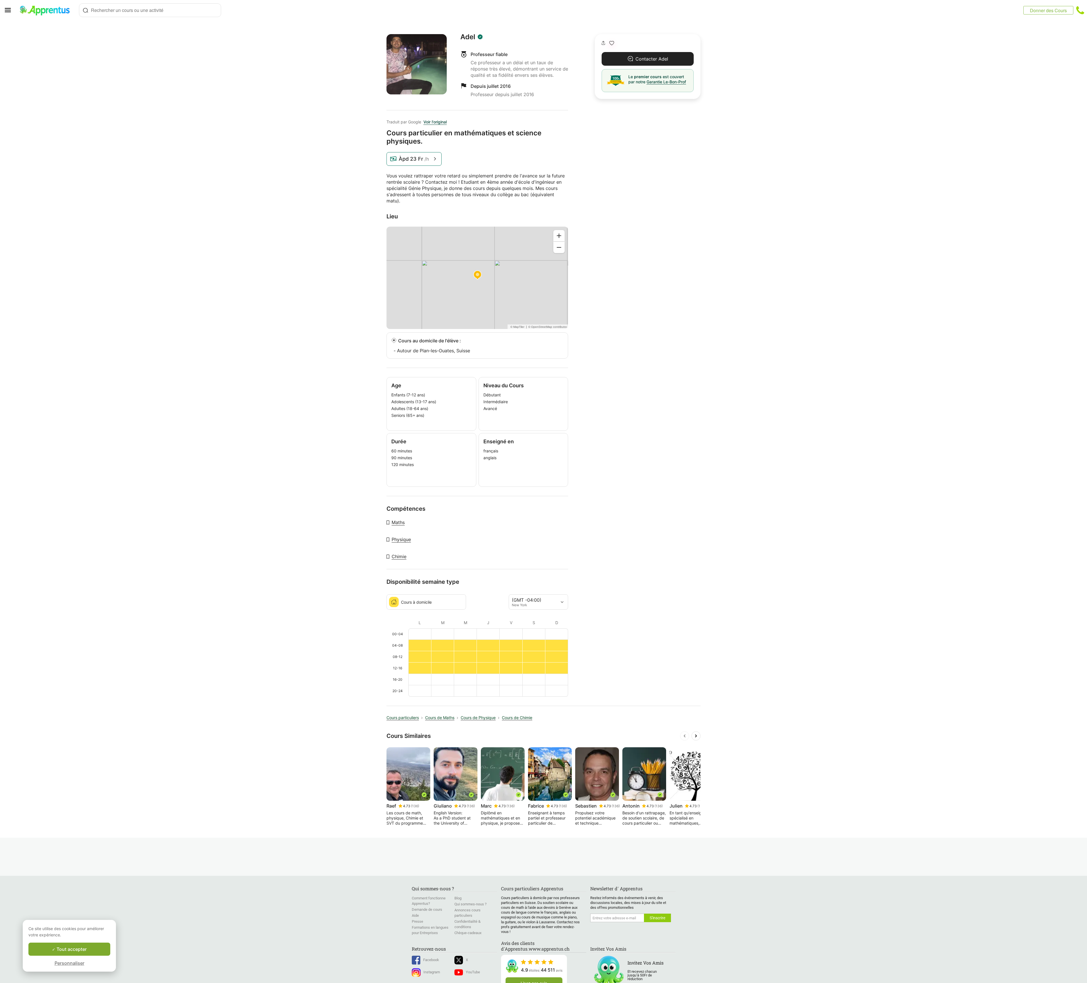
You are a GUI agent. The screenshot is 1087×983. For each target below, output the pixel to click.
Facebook (431, 960)
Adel (467, 37)
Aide (415, 915)
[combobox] (150, 10)
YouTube (473, 972)
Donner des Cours (1048, 10)
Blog (458, 898)
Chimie (399, 556)
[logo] (47, 10)
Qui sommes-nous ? (470, 904)
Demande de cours (427, 909)
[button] (611, 43)
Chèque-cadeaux (467, 933)
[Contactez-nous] (1080, 10)
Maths (398, 522)
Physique (401, 539)
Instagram (431, 972)
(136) (415, 806)
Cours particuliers (402, 717)
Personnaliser (69, 963)
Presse (417, 921)
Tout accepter (71, 949)
